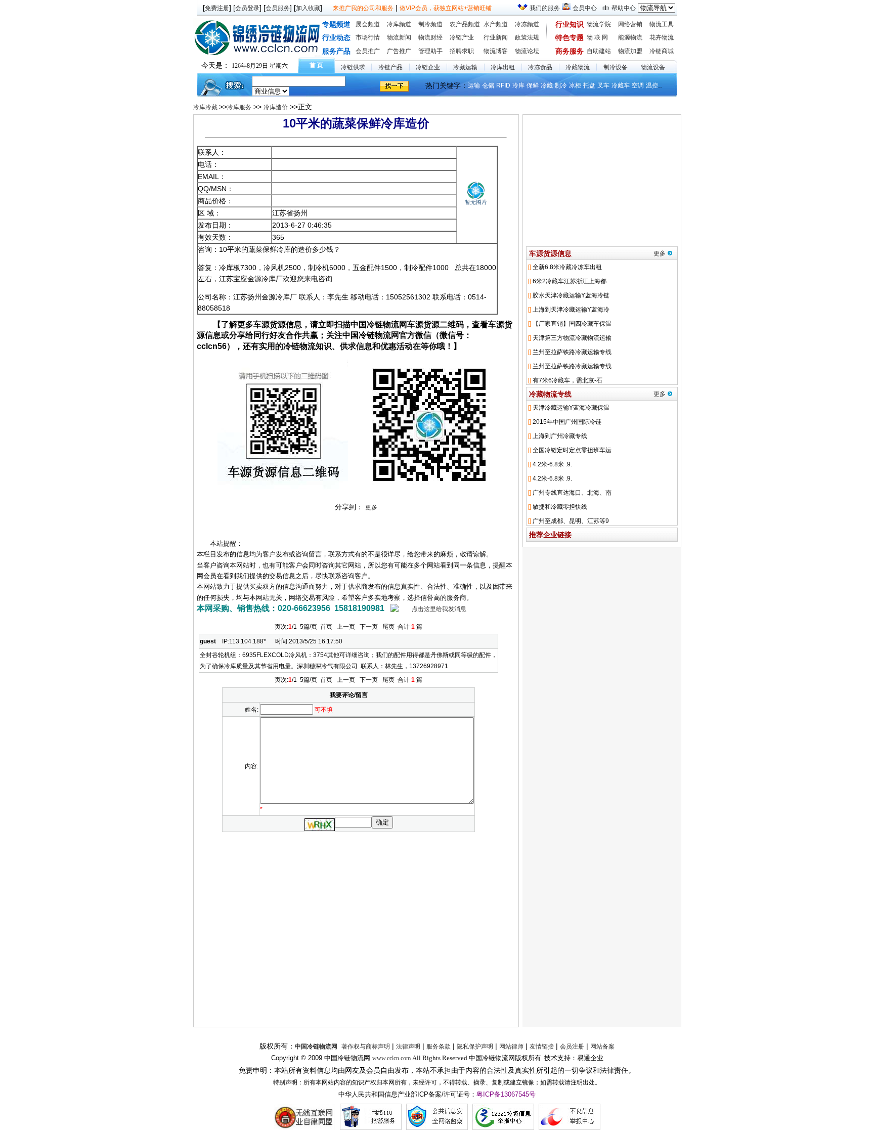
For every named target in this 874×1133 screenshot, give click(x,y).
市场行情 (368, 37)
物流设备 (653, 67)
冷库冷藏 (206, 107)
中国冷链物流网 (316, 1046)
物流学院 (599, 24)
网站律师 (511, 1046)
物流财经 (430, 37)
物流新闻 (399, 37)
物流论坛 (527, 51)
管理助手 (430, 51)
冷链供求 (353, 67)
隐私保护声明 (475, 1046)
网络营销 (630, 24)
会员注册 (572, 1046)
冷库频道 (399, 24)
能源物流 (630, 37)
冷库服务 (239, 107)
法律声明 (408, 1046)
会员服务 (278, 8)
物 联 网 (597, 37)
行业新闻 (496, 37)
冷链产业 (462, 37)
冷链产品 (390, 67)
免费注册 (217, 8)
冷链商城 (661, 51)
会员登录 (247, 8)
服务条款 (438, 1046)
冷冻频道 (527, 24)
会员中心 (585, 8)
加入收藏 (308, 8)
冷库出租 (503, 67)
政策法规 (527, 37)
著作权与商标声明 (365, 1046)
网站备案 (602, 1046)
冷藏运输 (465, 67)
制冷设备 (615, 67)
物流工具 (661, 24)
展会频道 (368, 24)
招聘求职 (462, 51)
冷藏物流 (577, 67)
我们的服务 (545, 8)
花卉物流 (661, 37)
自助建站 (599, 51)
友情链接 (542, 1046)
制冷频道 (430, 24)
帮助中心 (623, 8)
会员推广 (368, 51)
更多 (371, 507)
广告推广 (399, 51)
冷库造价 (276, 107)
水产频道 (496, 24)
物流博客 (496, 51)
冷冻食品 (540, 67)
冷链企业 (428, 67)
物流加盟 (630, 51)
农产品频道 (465, 24)
